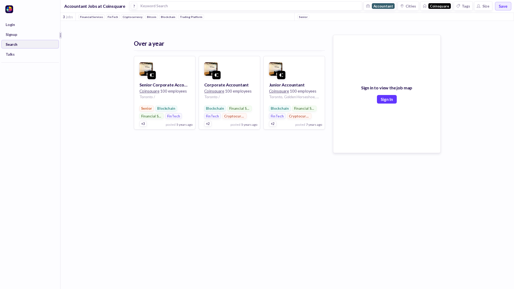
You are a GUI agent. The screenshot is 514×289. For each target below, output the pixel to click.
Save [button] (503, 6)
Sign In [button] (387, 99)
